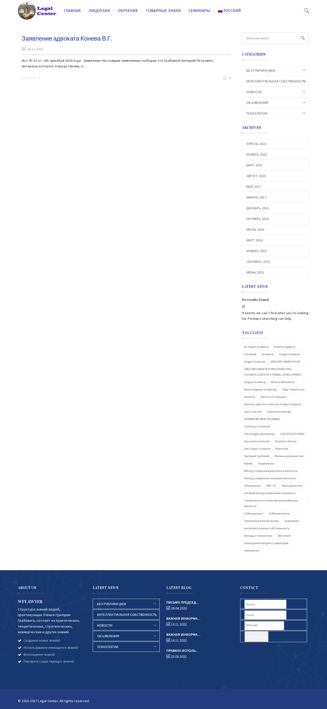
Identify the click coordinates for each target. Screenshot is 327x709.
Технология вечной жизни (261, 521)
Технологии (256, 113)
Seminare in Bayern (273, 397)
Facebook (250, 354)
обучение (284, 535)
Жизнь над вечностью (289, 456)
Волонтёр (282, 448)
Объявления (257, 102)
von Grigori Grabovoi (257, 448)
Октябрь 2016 (257, 218)
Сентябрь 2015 (258, 261)
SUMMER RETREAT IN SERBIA (262, 419)
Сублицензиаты (279, 513)
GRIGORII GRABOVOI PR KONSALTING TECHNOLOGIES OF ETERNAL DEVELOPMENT (273, 371)
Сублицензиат (253, 513)
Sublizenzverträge (279, 411)
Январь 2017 (256, 197)
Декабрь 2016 (257, 208)
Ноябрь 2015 (256, 251)
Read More (29, 78)
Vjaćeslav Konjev (286, 441)
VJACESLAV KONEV (292, 434)
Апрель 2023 (256, 143)
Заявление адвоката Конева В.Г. (67, 38)
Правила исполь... (182, 650)
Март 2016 (254, 240)
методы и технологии (258, 535)
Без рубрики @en (260, 70)
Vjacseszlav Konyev (257, 441)
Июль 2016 (255, 229)
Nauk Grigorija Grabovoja (260, 389)
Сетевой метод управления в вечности (270, 493)
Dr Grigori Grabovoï (256, 347)
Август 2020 (256, 176)
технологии (251, 550)
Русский (232, 10)
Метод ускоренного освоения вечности (270, 478)
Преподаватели (292, 485)
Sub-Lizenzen (253, 411)
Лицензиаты (266, 463)
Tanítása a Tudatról (257, 426)
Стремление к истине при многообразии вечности (271, 503)
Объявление (252, 485)
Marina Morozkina (283, 382)
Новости (254, 92)
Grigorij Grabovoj (255, 382)
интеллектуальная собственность (266, 528)
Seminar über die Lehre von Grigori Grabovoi (272, 404)
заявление (291, 521)
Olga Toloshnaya (293, 389)
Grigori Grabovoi (289, 354)
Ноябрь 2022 (256, 154)
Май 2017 (253, 186)
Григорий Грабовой (256, 456)
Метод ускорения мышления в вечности (270, 471)
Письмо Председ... (182, 602)
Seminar (249, 397)
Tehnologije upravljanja (259, 434)
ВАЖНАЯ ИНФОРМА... (183, 618)
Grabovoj (268, 354)
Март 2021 (254, 165)
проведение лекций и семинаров (266, 543)
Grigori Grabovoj (254, 361)
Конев (248, 463)
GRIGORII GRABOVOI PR (285, 361)
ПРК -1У (271, 485)
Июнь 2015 (255, 272)
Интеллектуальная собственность (276, 81)
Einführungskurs (284, 347)
